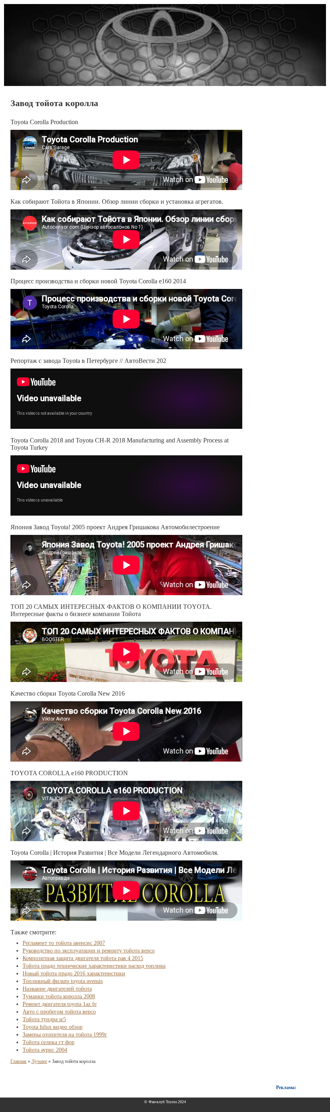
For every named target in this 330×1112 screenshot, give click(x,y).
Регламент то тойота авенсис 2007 (64, 943)
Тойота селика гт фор (48, 1042)
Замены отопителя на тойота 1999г (65, 1035)
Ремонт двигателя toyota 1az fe (60, 1004)
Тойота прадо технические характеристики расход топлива (94, 966)
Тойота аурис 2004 (45, 1050)
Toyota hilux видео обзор (52, 1027)
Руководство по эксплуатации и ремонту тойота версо (89, 951)
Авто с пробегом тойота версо (59, 1012)
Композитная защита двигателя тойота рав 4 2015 (83, 958)
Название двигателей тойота (57, 989)
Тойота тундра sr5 (44, 1019)
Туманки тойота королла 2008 (59, 996)
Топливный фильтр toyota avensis (63, 981)
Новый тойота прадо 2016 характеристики (74, 974)
